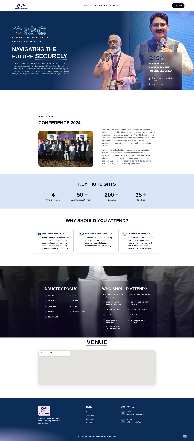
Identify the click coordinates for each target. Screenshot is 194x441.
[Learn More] (185, 437)
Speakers (103, 5)
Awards (93, 5)
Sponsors (114, 5)
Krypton (178, 5)
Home (84, 5)
